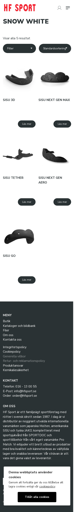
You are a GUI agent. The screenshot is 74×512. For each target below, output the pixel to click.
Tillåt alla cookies (37, 497)
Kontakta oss (12, 340)
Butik (6, 321)
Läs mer (26, 124)
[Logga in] (59, 8)
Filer (6, 330)
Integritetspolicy (15, 347)
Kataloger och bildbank (19, 326)
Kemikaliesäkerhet (16, 370)
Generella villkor (14, 356)
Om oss (8, 335)
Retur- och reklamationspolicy (24, 361)
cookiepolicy (47, 486)
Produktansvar (13, 366)
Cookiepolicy (12, 352)
